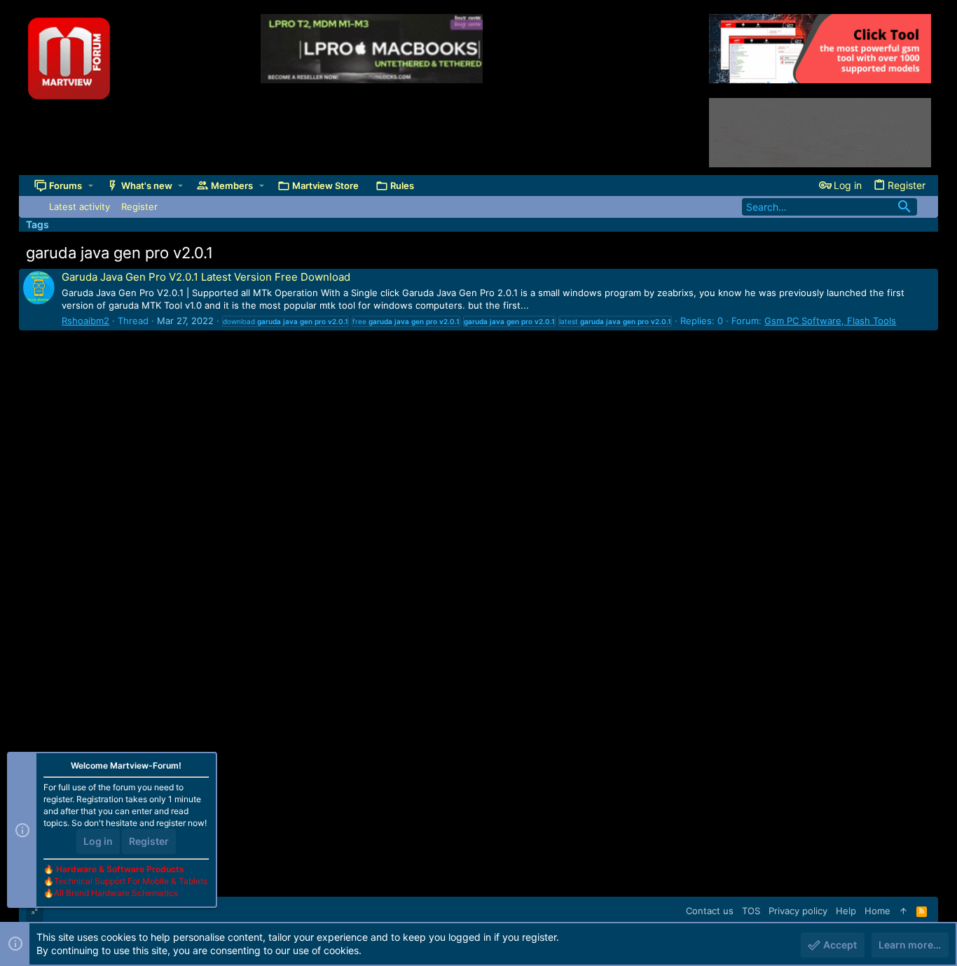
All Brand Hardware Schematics (116, 893)
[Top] (903, 910)
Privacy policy (798, 910)
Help (846, 910)
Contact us (710, 910)
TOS (751, 910)
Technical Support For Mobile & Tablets (130, 881)
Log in (98, 841)
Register (149, 841)
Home (877, 910)
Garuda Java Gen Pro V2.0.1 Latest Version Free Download (206, 277)
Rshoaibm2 (85, 320)
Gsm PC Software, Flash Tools (830, 320)
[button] (90, 186)
